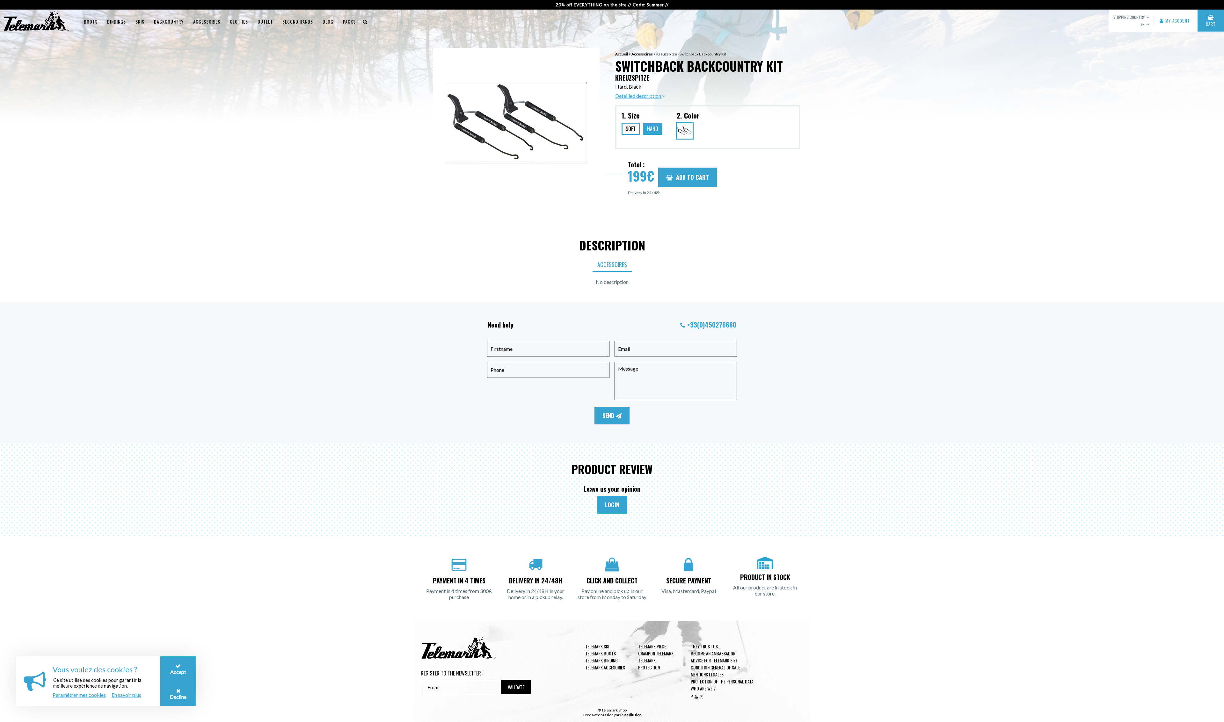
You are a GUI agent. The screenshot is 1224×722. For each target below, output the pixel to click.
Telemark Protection (649, 664)
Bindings (116, 21)
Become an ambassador (713, 653)
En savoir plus (126, 695)
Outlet (265, 21)
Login (612, 505)
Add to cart (692, 177)
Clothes (239, 21)
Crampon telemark (656, 653)
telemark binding (601, 660)
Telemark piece (652, 646)
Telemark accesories (605, 667)
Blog (328, 21)
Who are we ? (703, 688)
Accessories (206, 21)
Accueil (621, 54)
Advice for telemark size (714, 660)
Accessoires (642, 54)
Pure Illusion (631, 714)
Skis (139, 21)
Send (609, 415)
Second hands (297, 21)
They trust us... (706, 646)
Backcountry (169, 21)
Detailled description (638, 96)
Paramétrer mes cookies (79, 695)
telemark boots (600, 653)
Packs (349, 21)
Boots (91, 21)
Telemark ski (597, 646)
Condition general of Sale (715, 667)
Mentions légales (707, 674)
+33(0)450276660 (711, 324)
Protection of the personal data (722, 681)
